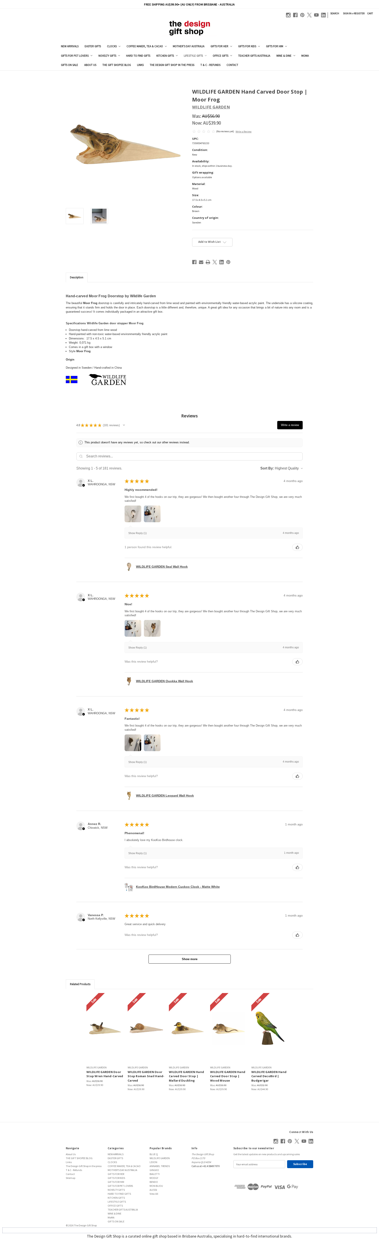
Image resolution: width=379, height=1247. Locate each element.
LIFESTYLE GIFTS (193, 56)
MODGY (154, 1178)
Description (76, 277)
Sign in (347, 13)
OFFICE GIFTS (220, 56)
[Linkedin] (323, 15)
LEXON (153, 1162)
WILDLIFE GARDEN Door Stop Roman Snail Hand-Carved (146, 1076)
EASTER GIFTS (93, 46)
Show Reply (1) (137, 533)
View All (154, 1193)
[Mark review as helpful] (297, 547)
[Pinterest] (302, 15)
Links (140, 65)
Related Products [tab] (80, 984)
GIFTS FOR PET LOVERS (75, 56)
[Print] (208, 262)
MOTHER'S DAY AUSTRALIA (188, 46)
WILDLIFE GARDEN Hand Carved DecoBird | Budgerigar (268, 1076)
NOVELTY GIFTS (107, 56)
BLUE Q (154, 1154)
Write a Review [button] (244, 131)
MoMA (305, 56)
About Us (90, 65)
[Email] (201, 262)
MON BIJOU (156, 1185)
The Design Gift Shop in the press (172, 65)
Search (334, 13)
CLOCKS (112, 46)
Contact (232, 65)
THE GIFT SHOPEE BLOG (116, 65)
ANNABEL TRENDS (160, 1166)
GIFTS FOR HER (219, 46)
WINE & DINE (283, 56)
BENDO (154, 1182)
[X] (309, 15)
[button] (124, 425)
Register (359, 13)
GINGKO (154, 1170)
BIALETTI (155, 1174)
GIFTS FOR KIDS (247, 46)
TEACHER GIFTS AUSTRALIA (254, 56)
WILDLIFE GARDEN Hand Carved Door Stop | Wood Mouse (227, 1076)
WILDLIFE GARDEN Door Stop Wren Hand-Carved (104, 1074)
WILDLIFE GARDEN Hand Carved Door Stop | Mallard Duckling (186, 1076)
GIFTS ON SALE (69, 65)
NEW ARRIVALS (70, 46)
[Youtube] (316, 15)
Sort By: (267, 468)
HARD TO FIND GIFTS (138, 56)
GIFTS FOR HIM (274, 46)
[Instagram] (288, 15)
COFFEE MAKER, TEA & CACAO (145, 46)
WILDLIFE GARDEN (160, 1158)
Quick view (105, 1028)
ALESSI (153, 1189)
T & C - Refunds (210, 65)
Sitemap (70, 1178)
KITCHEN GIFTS (165, 56)
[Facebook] (295, 15)
